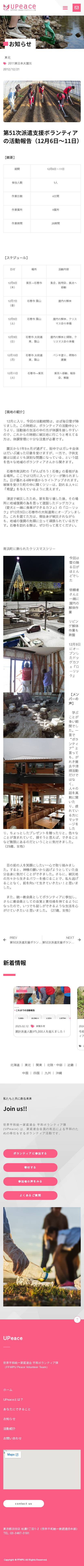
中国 (25, 1073)
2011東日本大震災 (20, 63)
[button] (65, 8)
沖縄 (59, 1073)
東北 (7, 57)
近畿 (70, 1065)
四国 (36, 1073)
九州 (48, 1073)
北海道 (15, 1065)
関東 (39, 1065)
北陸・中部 (54, 1065)
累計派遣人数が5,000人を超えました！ (40, 1031)
